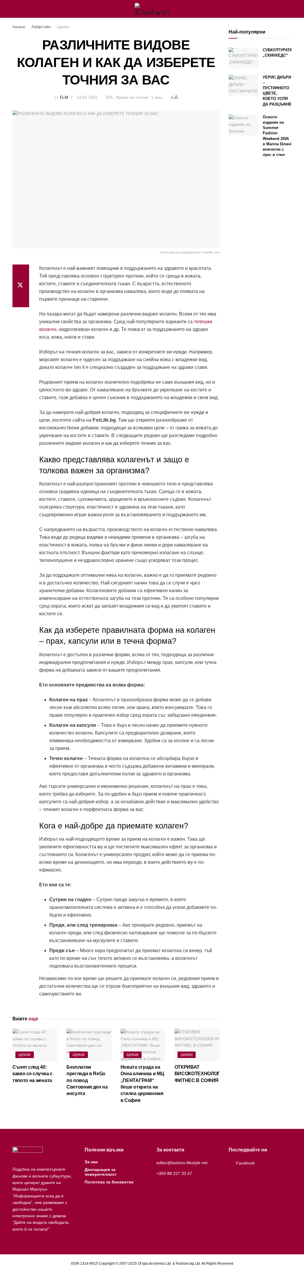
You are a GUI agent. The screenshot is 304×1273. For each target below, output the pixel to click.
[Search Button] (289, 9)
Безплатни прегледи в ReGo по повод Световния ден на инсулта (87, 1080)
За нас (91, 1161)
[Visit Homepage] (152, 9)
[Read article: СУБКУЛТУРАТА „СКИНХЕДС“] (243, 58)
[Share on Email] (20, 300)
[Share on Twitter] (20, 286)
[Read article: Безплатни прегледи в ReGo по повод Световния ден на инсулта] (89, 1045)
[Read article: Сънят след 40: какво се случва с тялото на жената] (35, 1045)
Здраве (63, 27)
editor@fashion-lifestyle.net (182, 1162)
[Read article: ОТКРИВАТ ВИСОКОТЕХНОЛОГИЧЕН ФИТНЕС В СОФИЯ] (197, 1045)
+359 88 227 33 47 (174, 1173)
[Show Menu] (15, 9)
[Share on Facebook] (20, 272)
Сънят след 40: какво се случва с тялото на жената (32, 1074)
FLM (64, 97)
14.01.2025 (87, 97)
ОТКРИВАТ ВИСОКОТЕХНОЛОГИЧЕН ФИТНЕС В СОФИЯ (204, 1074)
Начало (18, 27)
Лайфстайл (41, 27)
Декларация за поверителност (101, 1172)
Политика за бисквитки (109, 1182)
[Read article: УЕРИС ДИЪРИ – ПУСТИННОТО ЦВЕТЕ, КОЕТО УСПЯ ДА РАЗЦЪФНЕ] (243, 85)
